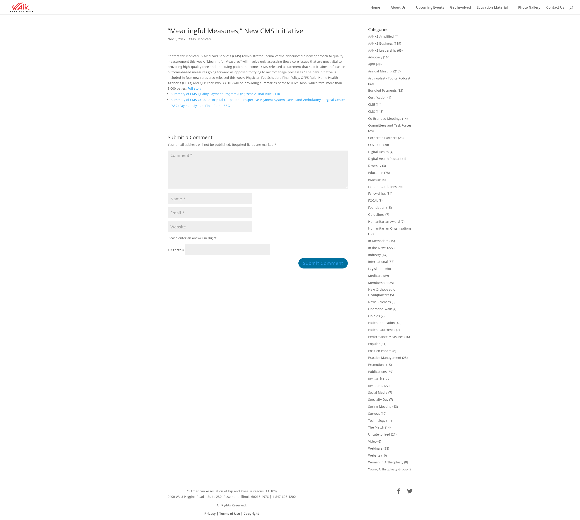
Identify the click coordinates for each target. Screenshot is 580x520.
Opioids (374, 316)
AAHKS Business (380, 43)
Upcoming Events (430, 8)
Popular (374, 344)
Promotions (376, 364)
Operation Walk (380, 309)
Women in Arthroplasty (385, 462)
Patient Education (381, 323)
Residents (375, 385)
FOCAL (373, 200)
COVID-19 (375, 145)
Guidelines (376, 214)
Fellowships (377, 193)
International (378, 261)
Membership (378, 282)
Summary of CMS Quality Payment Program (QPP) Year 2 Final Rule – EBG (226, 94)
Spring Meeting (380, 406)
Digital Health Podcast (384, 158)
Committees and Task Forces (389, 125)
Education (375, 172)
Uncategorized (379, 434)
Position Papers (380, 351)
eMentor (374, 179)
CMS (192, 39)
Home (375, 8)
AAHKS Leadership (382, 50)
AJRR (371, 64)
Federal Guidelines (382, 187)
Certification (377, 97)
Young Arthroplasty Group (388, 469)
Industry (374, 255)
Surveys (374, 413)
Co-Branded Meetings (384, 118)
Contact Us (555, 8)
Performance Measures (386, 337)
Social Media (377, 392)
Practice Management (384, 357)
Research (375, 378)
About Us (398, 8)
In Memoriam (378, 241)
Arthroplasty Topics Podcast (389, 78)
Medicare (205, 39)
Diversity (374, 165)
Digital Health (378, 152)
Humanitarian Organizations (389, 228)
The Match (376, 427)
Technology (376, 420)
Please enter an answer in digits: (192, 238)
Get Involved (460, 8)
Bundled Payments (382, 90)
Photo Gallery (529, 8)
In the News (377, 248)
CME (371, 104)
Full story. (195, 88)
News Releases (379, 302)
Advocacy (375, 57)
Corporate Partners (382, 138)
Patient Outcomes (381, 330)
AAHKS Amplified (381, 36)
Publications (377, 371)
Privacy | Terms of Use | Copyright (231, 513)
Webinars (375, 448)
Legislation (376, 268)
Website (374, 455)
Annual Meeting (380, 71)
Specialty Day (378, 399)
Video (372, 441)
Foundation (376, 207)
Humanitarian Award (384, 221)
